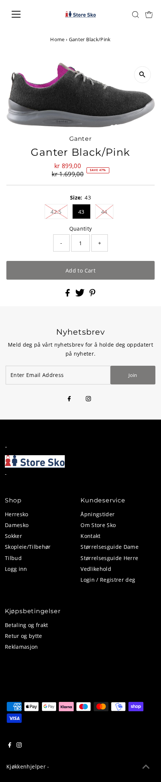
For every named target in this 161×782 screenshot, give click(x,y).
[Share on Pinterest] (92, 294)
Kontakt (90, 535)
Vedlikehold (95, 568)
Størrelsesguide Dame (109, 546)
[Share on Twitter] (80, 294)
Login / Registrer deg (107, 579)
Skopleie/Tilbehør (28, 546)
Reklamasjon (21, 646)
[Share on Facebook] (68, 294)
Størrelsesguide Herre (109, 558)
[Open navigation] (24, 14)
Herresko (16, 514)
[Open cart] (149, 14)
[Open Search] (135, 14)
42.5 (56, 211)
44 (104, 211)
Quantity (80, 228)
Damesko (16, 525)
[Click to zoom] (142, 74)
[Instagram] (88, 399)
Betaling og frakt (26, 625)
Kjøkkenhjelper (26, 766)
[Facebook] (69, 399)
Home (57, 39)
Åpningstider (97, 514)
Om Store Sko (98, 525)
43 (81, 211)
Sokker (13, 535)
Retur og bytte (23, 635)
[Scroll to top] (146, 767)
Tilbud (13, 558)
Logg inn (16, 568)
